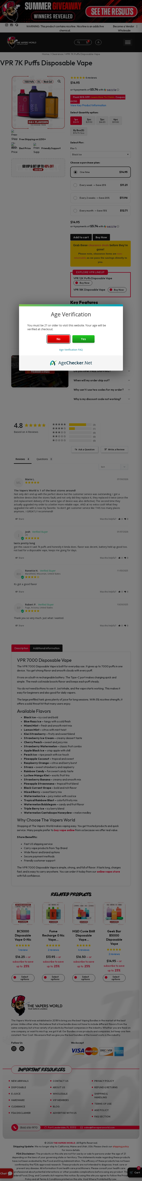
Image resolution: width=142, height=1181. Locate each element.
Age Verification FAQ (71, 349)
